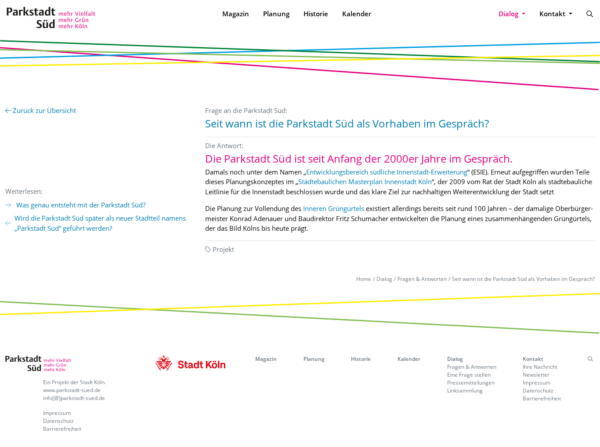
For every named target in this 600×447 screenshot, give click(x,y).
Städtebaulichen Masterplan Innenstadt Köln (365, 181)
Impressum (57, 413)
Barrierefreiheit (62, 428)
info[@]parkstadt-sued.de (74, 398)
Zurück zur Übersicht (43, 110)
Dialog (384, 279)
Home (363, 279)
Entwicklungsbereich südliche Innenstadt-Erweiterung (386, 171)
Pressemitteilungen (471, 382)
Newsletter (536, 374)
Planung (276, 13)
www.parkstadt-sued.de (72, 390)
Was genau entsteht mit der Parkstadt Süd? (79, 204)
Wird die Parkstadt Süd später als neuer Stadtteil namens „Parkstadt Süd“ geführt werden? (100, 223)
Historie (316, 13)
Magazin (235, 13)
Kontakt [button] (553, 13)
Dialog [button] (509, 13)
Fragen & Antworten (422, 279)
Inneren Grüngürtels (333, 208)
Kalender (356, 13)
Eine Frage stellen (469, 374)
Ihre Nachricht (540, 367)
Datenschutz (58, 421)
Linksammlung (465, 390)
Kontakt (533, 359)
